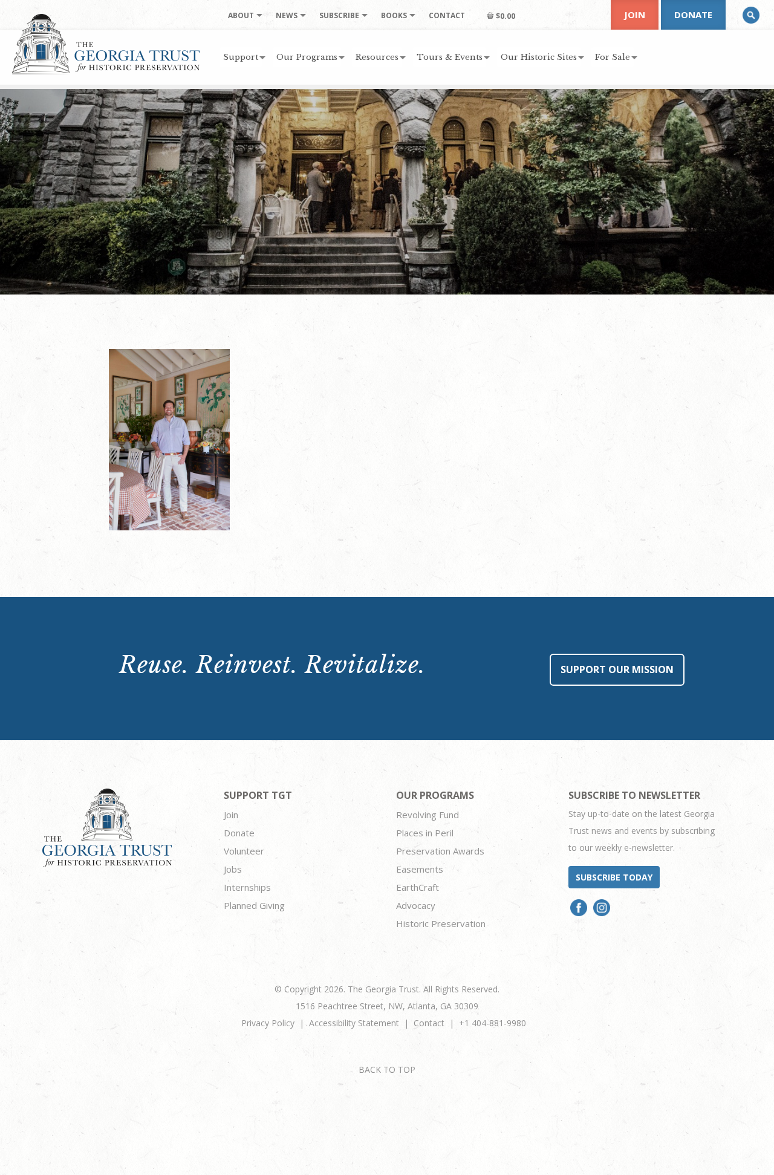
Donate (693, 14)
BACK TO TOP (387, 1069)
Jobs (233, 869)
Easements (419, 869)
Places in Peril (425, 833)
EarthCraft (417, 887)
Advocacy (415, 905)
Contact (429, 1023)
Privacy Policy (267, 1023)
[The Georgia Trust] (106, 44)
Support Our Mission (617, 669)
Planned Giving (254, 905)
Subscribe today (614, 877)
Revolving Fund (427, 815)
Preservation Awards (440, 851)
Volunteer (244, 851)
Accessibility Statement (354, 1023)
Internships (247, 887)
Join (634, 14)
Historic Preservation (441, 923)
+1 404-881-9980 (492, 1023)
